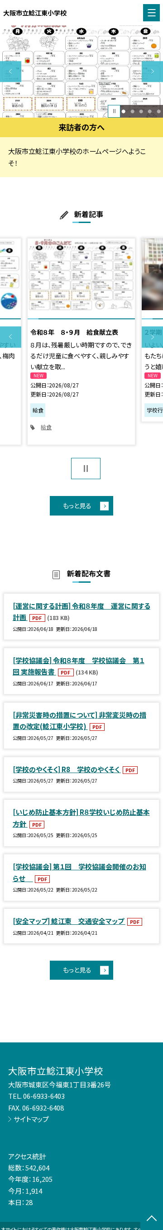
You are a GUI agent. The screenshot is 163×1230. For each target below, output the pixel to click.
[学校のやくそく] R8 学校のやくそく (67, 769)
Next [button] (152, 71)
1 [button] (123, 111)
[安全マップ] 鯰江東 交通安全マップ (69, 921)
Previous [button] (10, 71)
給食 (46, 427)
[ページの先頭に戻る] (151, 1219)
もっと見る (77, 505)
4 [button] (150, 111)
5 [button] (159, 111)
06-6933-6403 (44, 1096)
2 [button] (132, 111)
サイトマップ (31, 1119)
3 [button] (141, 111)
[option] (81, 71)
